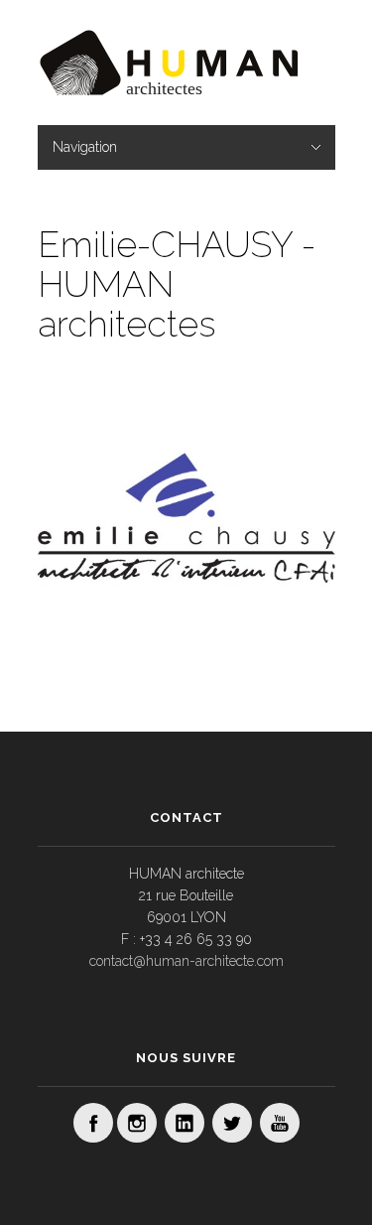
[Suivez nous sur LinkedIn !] (184, 1123)
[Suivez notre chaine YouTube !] (280, 1123)
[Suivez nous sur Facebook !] (93, 1123)
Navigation (85, 147)
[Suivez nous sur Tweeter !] (232, 1123)
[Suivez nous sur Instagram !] (137, 1123)
